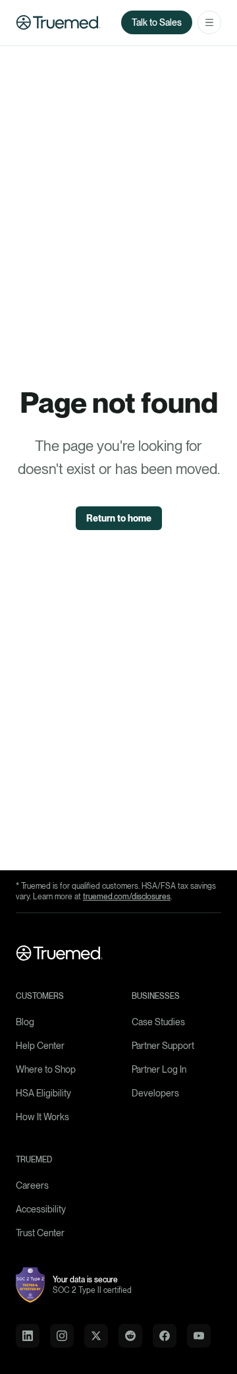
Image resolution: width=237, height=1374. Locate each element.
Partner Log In (159, 1069)
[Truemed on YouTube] (199, 1336)
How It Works (42, 1117)
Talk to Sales (157, 22)
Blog (25, 1022)
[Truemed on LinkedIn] (28, 1336)
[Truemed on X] (96, 1336)
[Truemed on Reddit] (130, 1336)
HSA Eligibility (43, 1093)
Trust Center (40, 1233)
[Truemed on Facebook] (164, 1336)
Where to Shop (46, 1069)
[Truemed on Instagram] (62, 1336)
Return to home (118, 518)
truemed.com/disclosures (127, 896)
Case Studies (158, 1022)
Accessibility (41, 1209)
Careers (32, 1185)
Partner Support (163, 1045)
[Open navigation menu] (209, 22)
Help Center (40, 1045)
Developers (155, 1093)
